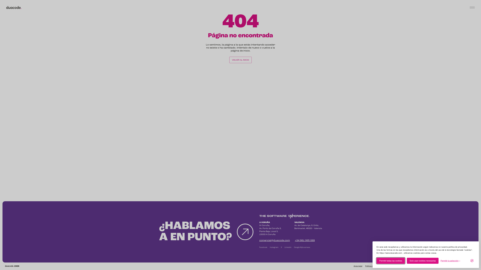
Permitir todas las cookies (390, 260)
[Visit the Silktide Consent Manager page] (472, 261)
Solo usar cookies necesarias (423, 260)
